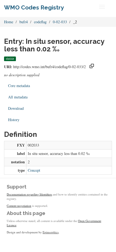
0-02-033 (60, 21)
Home (8, 21)
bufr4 (23, 21)
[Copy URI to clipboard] (92, 66)
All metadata (18, 97)
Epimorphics (51, 232)
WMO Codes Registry (34, 7)
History (13, 119)
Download (16, 108)
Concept (34, 170)
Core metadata (19, 85)
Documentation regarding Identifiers (29, 194)
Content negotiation (19, 206)
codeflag (40, 21)
